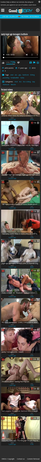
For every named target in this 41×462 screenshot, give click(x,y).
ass (16, 75)
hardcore (26, 75)
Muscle (13, 84)
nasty (22, 78)
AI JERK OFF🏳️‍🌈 (15, 16)
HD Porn (24, 16)
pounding (6, 78)
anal (11, 75)
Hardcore (6, 84)
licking (32, 75)
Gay (33, 82)
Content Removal (33, 459)
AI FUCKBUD (34, 16)
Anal (16, 82)
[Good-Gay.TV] (21, 10)
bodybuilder (15, 78)
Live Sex (5, 16)
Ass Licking (27, 82)
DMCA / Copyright (8, 459)
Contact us (21, 459)
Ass (20, 82)
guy (20, 75)
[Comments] (30, 63)
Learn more (32, 5)
